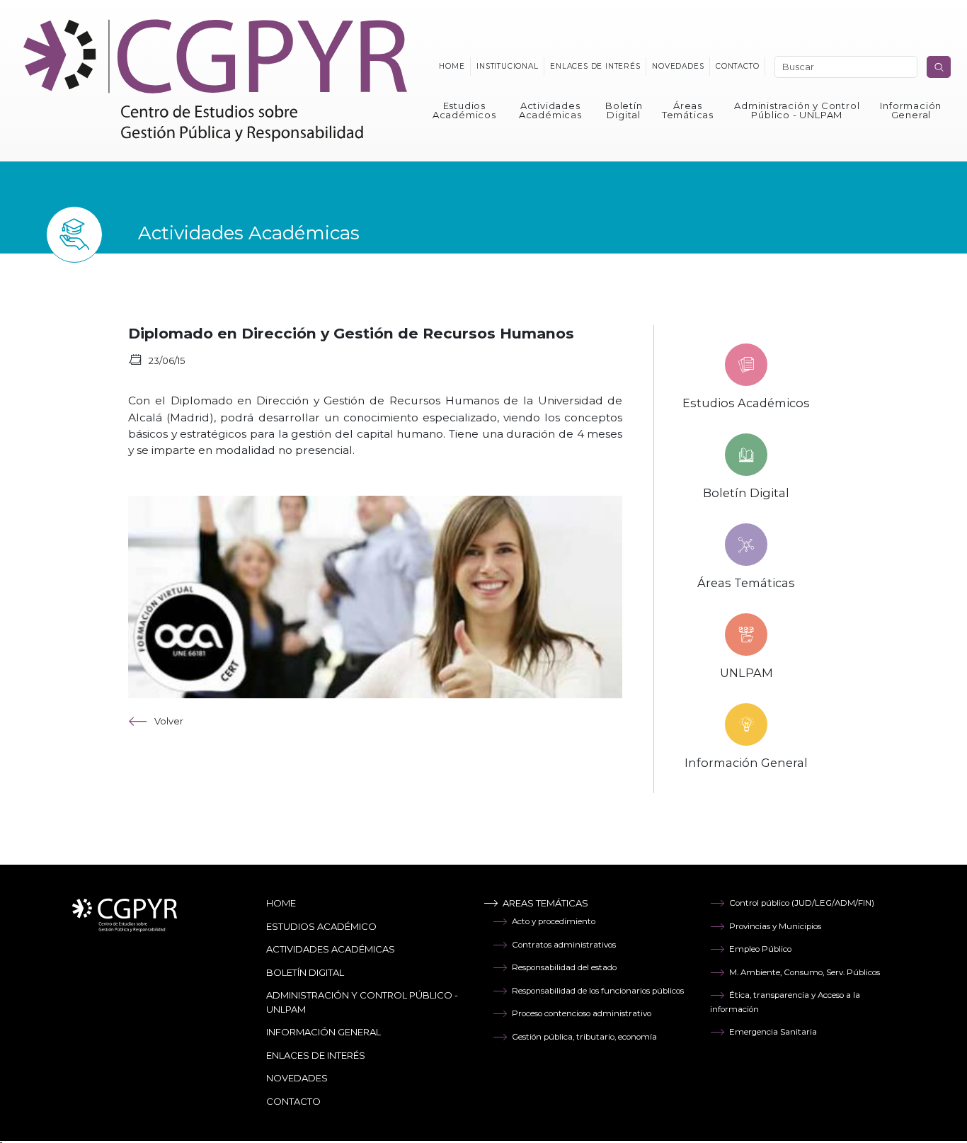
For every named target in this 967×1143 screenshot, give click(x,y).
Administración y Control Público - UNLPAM (796, 110)
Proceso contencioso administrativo (581, 1013)
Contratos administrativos (564, 945)
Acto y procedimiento (553, 921)
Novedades (678, 66)
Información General (911, 110)
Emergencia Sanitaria (773, 1032)
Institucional (507, 66)
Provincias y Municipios (775, 926)
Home (451, 66)
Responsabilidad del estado (564, 967)
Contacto (737, 66)
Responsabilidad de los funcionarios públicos (598, 991)
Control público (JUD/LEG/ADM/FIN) (801, 903)
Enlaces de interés (595, 66)
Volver (168, 721)
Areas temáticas (545, 903)
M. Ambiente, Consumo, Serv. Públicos (804, 972)
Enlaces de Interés (315, 1055)
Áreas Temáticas (688, 110)
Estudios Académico (321, 926)
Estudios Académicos (464, 110)
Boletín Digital (624, 110)
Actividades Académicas (550, 110)
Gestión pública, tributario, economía (584, 1037)
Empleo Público (760, 949)
